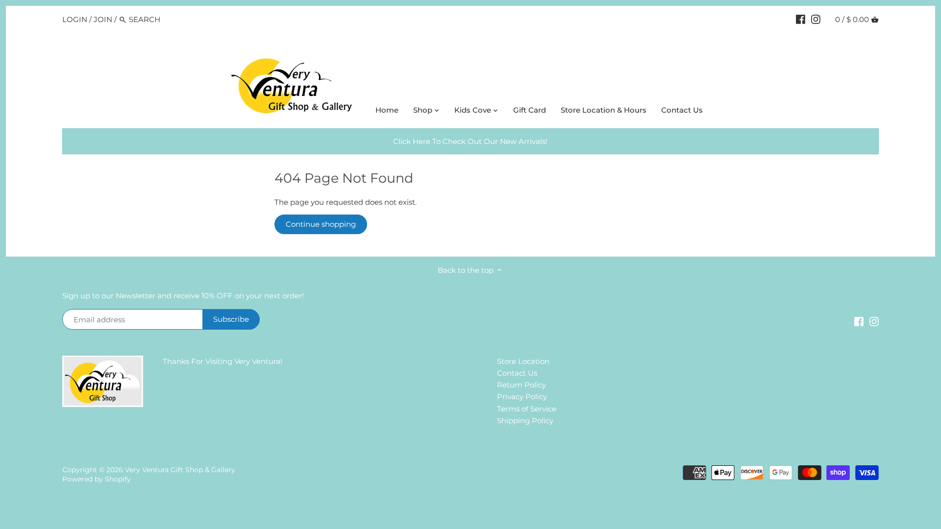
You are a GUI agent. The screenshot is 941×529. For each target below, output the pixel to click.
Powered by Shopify (96, 479)
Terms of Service (526, 408)
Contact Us (517, 373)
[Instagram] (815, 19)
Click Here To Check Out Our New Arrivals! (470, 141)
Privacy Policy (522, 396)
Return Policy (521, 384)
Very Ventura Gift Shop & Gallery (180, 470)
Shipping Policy (525, 420)
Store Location (523, 361)
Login (74, 19)
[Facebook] (800, 19)
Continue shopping (321, 224)
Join (103, 19)
